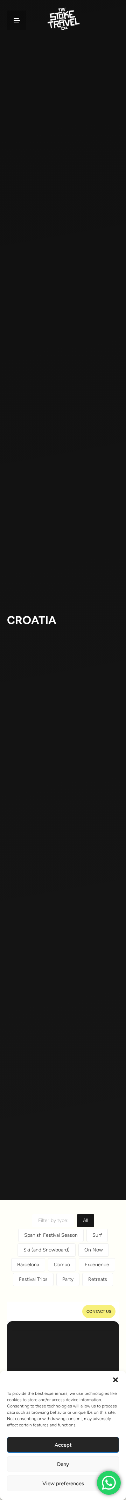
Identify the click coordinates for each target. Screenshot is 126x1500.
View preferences (63, 1483)
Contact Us (98, 1311)
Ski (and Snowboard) (46, 1250)
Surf (97, 1235)
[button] (115, 1379)
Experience (97, 1265)
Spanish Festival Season (51, 1235)
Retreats (97, 1279)
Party (68, 1279)
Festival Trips (33, 1279)
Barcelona (28, 1265)
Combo (62, 1265)
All (85, 1220)
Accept (63, 1445)
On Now (93, 1250)
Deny (63, 1464)
